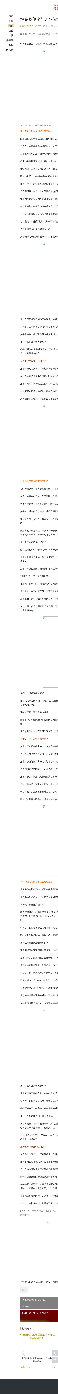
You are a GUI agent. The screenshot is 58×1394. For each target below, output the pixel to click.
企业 (11, 30)
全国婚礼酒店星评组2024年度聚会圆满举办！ (37, 1360)
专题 (11, 20)
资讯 (11, 25)
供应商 (9, 40)
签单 (24, 1290)
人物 (11, 35)
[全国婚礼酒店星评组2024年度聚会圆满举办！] (38, 1344)
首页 (11, 16)
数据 (11, 45)
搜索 (11, 50)
